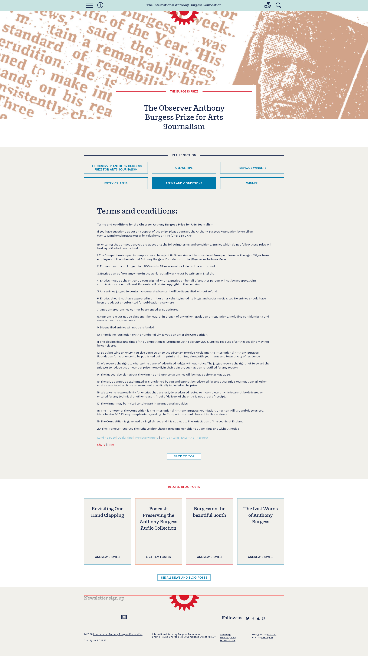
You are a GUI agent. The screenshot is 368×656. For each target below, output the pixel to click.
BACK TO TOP (184, 456)
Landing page (106, 437)
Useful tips (125, 437)
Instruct (271, 634)
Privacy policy (228, 637)
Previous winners (146, 437)
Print (110, 444)
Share (101, 444)
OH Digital (267, 637)
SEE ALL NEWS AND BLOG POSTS (184, 577)
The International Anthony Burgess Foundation (184, 5)
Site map (225, 634)
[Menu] (89, 5)
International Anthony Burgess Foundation (117, 634)
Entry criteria (170, 437)
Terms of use (227, 640)
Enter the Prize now (194, 437)
